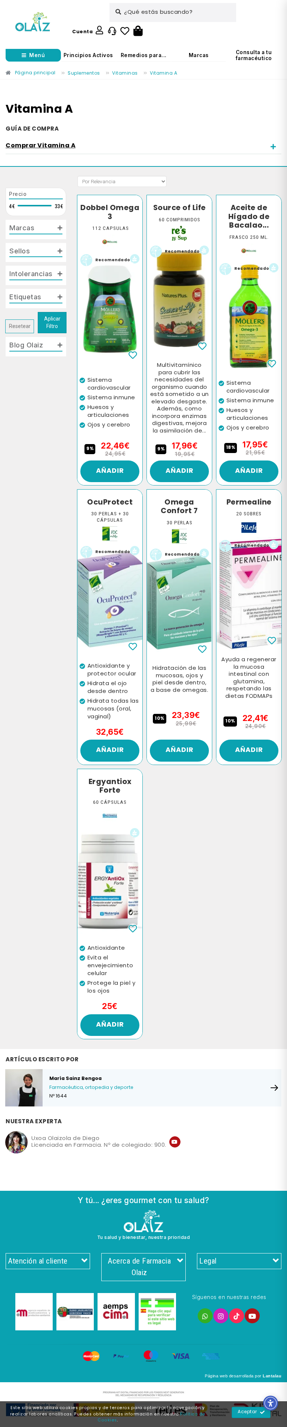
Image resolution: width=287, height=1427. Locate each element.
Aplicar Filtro (52, 323)
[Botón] (138, 31)
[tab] (143, 146)
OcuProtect (110, 502)
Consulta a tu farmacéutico (254, 55)
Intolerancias (31, 273)
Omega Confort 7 (179, 507)
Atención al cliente (38, 1260)
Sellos (19, 251)
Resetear (20, 326)
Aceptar (247, 1412)
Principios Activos (88, 55)
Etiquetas (25, 297)
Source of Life (179, 208)
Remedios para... (144, 55)
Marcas (199, 55)
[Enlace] (33, 21)
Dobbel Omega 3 (109, 212)
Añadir (110, 471)
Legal (208, 1260)
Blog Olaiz (26, 345)
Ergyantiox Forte (110, 786)
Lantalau (272, 1376)
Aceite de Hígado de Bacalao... (249, 217)
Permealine (249, 502)
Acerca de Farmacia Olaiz (139, 1266)
